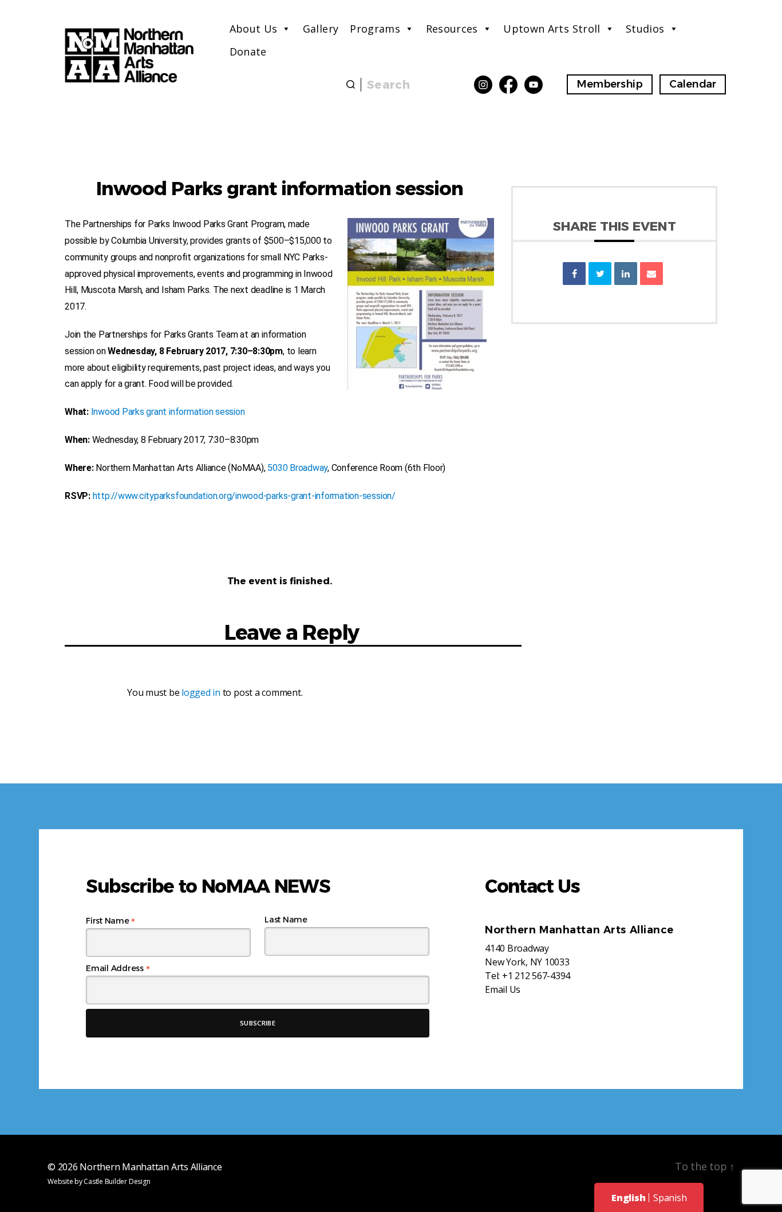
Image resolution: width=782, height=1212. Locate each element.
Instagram (483, 85)
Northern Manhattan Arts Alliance (151, 1166)
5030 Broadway (297, 467)
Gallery (321, 28)
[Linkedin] (625, 273)
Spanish (669, 1197)
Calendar (692, 84)
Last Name (285, 919)
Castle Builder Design (117, 1181)
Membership (609, 84)
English (628, 1197)
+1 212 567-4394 (536, 975)
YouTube (533, 85)
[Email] (651, 273)
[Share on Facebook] (574, 273)
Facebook (508, 85)
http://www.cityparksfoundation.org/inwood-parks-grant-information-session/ (244, 495)
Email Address (117, 968)
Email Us (502, 989)
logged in (200, 692)
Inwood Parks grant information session (168, 411)
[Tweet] (600, 273)
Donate (248, 51)
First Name (110, 920)
